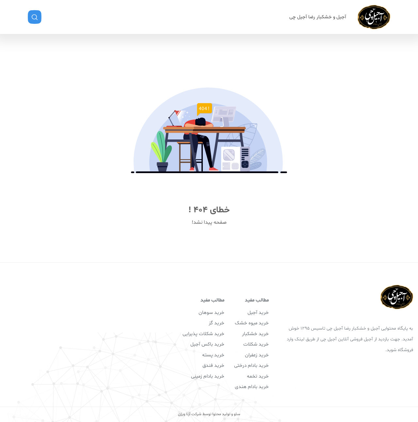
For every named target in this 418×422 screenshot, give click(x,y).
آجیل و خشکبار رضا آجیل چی (317, 17)
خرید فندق (213, 365)
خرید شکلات (256, 344)
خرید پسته (213, 355)
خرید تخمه (258, 376)
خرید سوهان (211, 312)
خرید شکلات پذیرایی (203, 334)
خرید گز (216, 323)
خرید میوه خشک (252, 323)
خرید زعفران (257, 355)
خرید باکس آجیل (207, 344)
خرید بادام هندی (252, 386)
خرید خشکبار (255, 334)
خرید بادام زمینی (207, 376)
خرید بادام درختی (251, 365)
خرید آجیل (258, 312)
